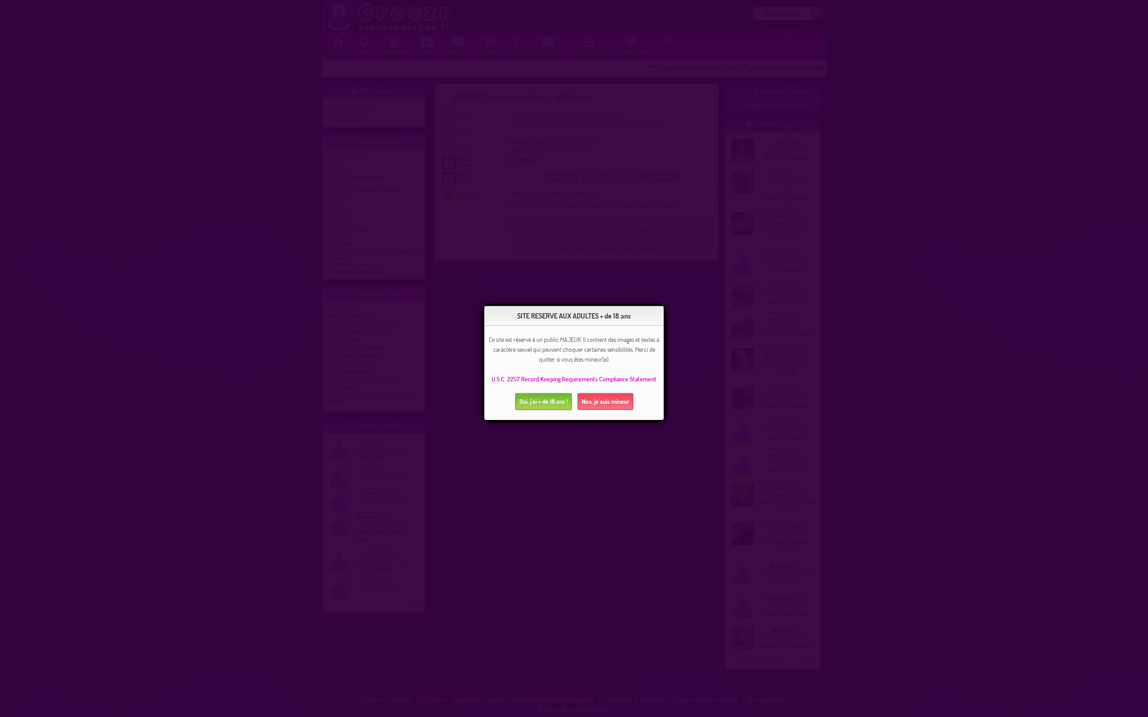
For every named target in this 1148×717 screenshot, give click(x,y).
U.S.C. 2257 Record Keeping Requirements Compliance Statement (574, 379)
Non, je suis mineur (605, 401)
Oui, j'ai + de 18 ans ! (543, 401)
